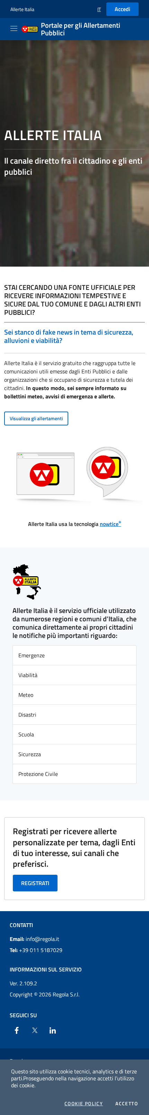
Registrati (35, 883)
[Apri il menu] (14, 28)
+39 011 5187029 (36, 950)
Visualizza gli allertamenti (36, 418)
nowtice (110, 524)
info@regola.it (34, 939)
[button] (99, 9)
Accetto (126, 1103)
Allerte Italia (22, 9)
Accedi (122, 9)
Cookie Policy (83, 1103)
